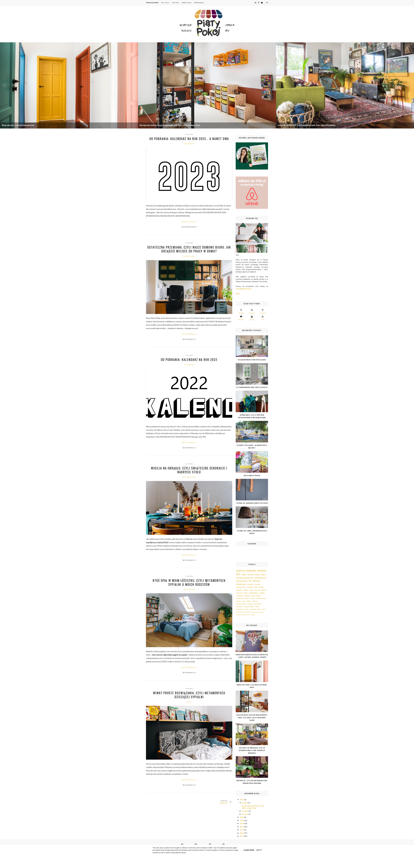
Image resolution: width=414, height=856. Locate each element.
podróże (238, 601)
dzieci (189, 702)
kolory (257, 574)
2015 (242, 836)
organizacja (239, 598)
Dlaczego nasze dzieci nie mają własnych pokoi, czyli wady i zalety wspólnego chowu (252, 717)
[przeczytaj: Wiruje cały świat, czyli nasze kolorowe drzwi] (252, 681)
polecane (239, 593)
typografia (239, 596)
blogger (251, 319)
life (250, 581)
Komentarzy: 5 (190, 785)
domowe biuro (189, 256)
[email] (261, 3)
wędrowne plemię (248, 606)
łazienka (247, 596)
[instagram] (254, 3)
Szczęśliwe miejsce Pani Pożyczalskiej (252, 360)
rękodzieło (253, 609)
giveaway (250, 604)
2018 (242, 827)
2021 (242, 817)
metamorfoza (189, 589)
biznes (247, 609)
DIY (238, 574)
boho (256, 587)
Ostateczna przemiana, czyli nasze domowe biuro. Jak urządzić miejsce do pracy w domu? (189, 249)
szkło (259, 609)
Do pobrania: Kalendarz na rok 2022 (189, 359)
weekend (255, 601)
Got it (259, 850)
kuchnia (257, 590)
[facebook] (257, 3)
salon (243, 601)
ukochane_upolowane (244, 578)
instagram (252, 313)
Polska (257, 606)
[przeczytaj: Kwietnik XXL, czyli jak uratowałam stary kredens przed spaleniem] (252, 777)
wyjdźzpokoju (253, 593)
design (261, 587)
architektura (240, 609)
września (245, 811)
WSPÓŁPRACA (199, 2)
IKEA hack (256, 581)
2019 (242, 823)
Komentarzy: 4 (190, 560)
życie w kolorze (256, 596)
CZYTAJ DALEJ (187, 222)
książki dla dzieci (261, 598)
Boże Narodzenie (189, 477)
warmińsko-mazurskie (243, 612)
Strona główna (152, 2)
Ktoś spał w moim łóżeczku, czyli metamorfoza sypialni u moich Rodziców (189, 582)
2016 (242, 833)
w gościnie (250, 584)
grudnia (245, 803)
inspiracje (251, 570)
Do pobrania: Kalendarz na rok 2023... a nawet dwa (189, 138)
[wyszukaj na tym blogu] (267, 2)
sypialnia (262, 593)
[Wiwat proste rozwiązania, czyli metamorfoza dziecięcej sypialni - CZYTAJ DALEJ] (189, 759)
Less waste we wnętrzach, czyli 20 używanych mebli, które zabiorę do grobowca (252, 750)
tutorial (250, 574)
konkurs (252, 598)
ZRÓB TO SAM (186, 2)
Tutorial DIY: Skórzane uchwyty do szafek (252, 503)
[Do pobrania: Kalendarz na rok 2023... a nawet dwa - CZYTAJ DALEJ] (189, 201)
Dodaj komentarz (190, 227)
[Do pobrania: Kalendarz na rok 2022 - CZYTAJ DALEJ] (189, 422)
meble (243, 574)
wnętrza (240, 570)
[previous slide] (4, 85)
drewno (257, 584)
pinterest (262, 313)
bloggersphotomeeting (257, 612)
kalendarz (239, 590)
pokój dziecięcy (261, 578)
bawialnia (250, 587)
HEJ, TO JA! (165, 2)
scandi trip (239, 606)
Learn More (249, 850)
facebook (241, 313)
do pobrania (189, 143)
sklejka (249, 601)
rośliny (246, 590)
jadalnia (246, 598)
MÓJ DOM (175, 2)
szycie (263, 609)
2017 (242, 830)
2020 (242, 820)
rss (262, 319)
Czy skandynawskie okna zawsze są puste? (252, 387)
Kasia (238, 293)
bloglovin (241, 319)
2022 (242, 799)
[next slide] (409, 85)
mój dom (261, 570)
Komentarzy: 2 (190, 339)
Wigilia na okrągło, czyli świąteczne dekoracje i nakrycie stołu (189, 470)
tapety (251, 590)
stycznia (245, 814)
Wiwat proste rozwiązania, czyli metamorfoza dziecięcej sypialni (189, 695)
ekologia (253, 614)
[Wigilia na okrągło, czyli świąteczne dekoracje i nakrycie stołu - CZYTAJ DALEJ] (189, 534)
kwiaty (245, 593)
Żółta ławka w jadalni (252, 475)
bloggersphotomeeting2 (242, 614)
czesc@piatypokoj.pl (243, 289)
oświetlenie (257, 604)
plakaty (263, 590)
